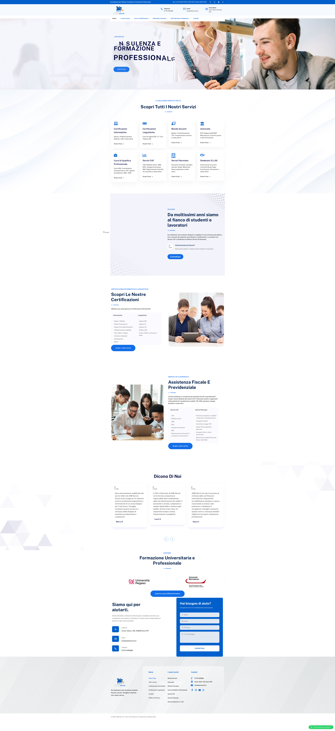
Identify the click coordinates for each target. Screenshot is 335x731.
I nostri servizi (125, 18)
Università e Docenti (159, 18)
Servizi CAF (171, 694)
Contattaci (121, 67)
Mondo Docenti (172, 678)
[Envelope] (219, 2)
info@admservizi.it (192, 11)
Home (114, 18)
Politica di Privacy (154, 698)
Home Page (152, 678)
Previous (166, 539)
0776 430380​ (127, 650)
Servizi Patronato (173, 698)
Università (171, 682)
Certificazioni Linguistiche (157, 690)
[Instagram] (214, 2)
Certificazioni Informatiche (157, 686)
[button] (321, 727)
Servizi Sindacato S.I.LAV (176, 702)
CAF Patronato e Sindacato (179, 18)
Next (172, 539)
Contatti (196, 18)
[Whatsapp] (223, 2)
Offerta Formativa (173, 686)
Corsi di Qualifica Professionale (177, 690)
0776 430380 (168, 11)
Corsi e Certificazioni (141, 18)
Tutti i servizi (153, 682)
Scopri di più (118, 144)
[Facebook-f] (210, 2)
